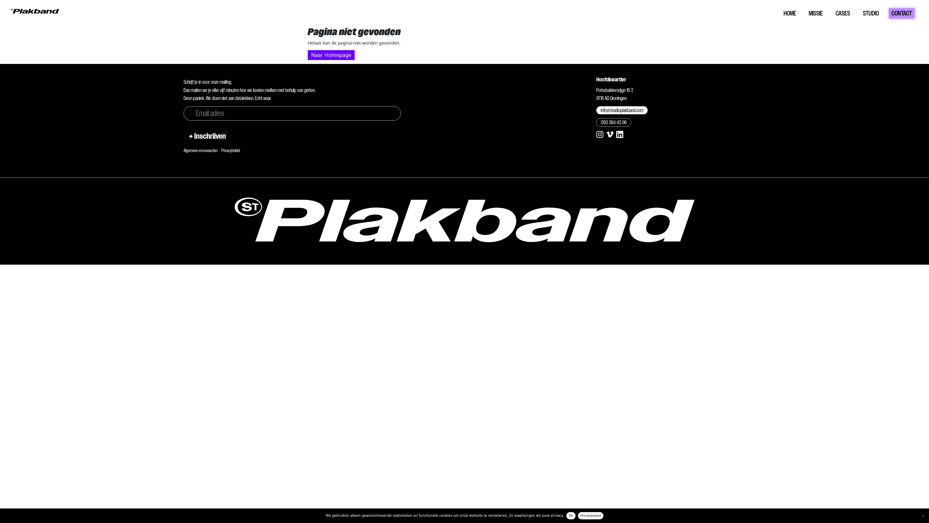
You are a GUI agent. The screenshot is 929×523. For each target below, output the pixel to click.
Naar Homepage (331, 54)
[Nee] (923, 515)
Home (790, 13)
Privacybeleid (230, 150)
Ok (571, 515)
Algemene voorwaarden (200, 150)
